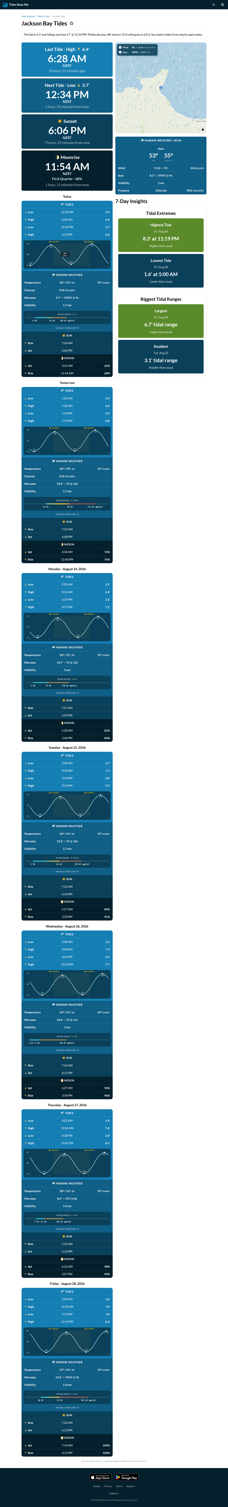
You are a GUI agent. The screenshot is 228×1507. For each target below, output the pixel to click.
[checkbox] (137, 47)
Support (131, 1486)
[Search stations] (213, 4)
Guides (96, 1486)
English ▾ (114, 1493)
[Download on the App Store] (100, 1477)
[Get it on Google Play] (126, 1477)
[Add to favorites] (71, 23)
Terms (119, 1486)
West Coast (44, 16)
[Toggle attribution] (203, 130)
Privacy (108, 1486)
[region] (160, 87)
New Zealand (28, 16)
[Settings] (222, 4)
